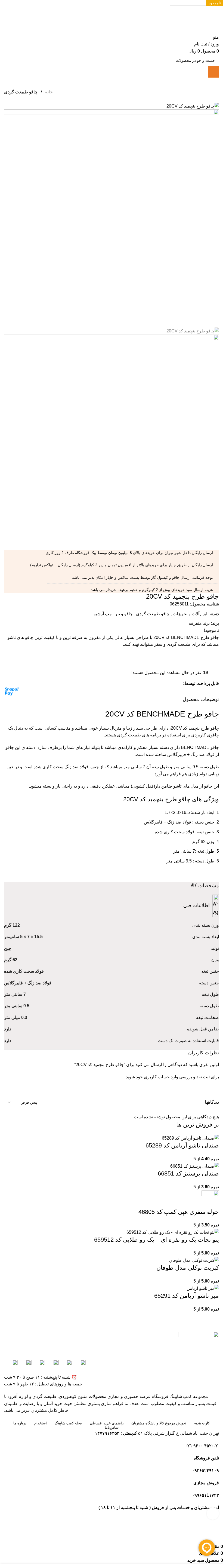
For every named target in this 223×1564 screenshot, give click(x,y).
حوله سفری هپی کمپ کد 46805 (178, 1211)
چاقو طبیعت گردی (21, 92)
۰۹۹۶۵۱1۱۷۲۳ (205, 1495)
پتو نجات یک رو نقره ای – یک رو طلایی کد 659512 (156, 1239)
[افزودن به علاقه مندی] (6, 662)
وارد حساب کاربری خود (157, 1077)
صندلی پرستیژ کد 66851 (188, 1173)
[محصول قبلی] (17, 99)
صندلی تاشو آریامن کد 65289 (182, 1145)
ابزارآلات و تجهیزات (190, 613)
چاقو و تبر (124, 613)
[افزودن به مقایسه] (6, 657)
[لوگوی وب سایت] (194, 16)
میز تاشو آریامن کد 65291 (186, 1295)
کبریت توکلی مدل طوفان (187, 1267)
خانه (48, 92)
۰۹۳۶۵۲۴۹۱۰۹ (205, 1470)
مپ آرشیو (103, 613)
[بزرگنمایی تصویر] (213, 1513)
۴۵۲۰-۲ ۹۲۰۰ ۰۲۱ (202, 1445)
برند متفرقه (199, 623)
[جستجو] (213, 72)
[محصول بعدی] (7, 99)
